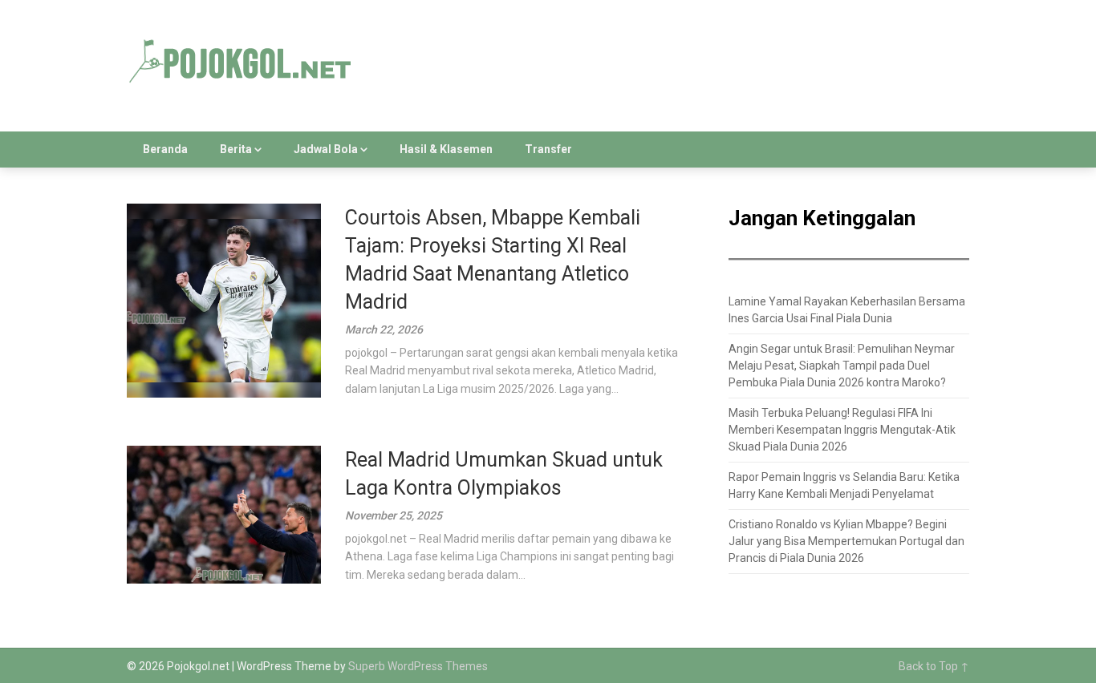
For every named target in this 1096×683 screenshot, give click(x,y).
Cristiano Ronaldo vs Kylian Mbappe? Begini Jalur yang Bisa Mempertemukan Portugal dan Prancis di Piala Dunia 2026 (846, 541)
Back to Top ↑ (934, 666)
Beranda (165, 149)
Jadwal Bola (326, 149)
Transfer (548, 149)
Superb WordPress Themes (418, 666)
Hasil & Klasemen (446, 149)
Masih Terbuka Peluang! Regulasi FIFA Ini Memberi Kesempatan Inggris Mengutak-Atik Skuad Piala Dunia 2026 (842, 429)
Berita (236, 149)
